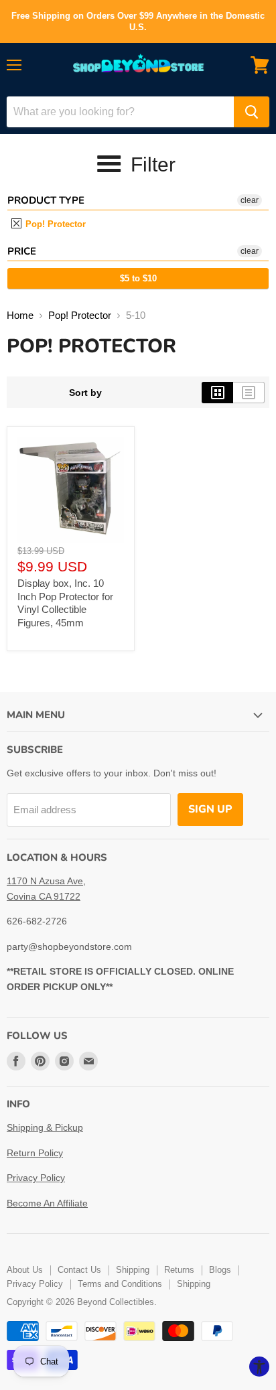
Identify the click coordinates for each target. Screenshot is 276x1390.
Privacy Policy (36, 1177)
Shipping (132, 1270)
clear (249, 200)
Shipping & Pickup (45, 1127)
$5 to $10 (138, 278)
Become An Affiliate (47, 1203)
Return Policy (35, 1153)
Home (20, 315)
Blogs (220, 1270)
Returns (179, 1270)
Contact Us (79, 1270)
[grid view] (217, 392)
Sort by (85, 392)
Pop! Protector (54, 224)
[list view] (249, 392)
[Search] (251, 111)
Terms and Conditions (120, 1284)
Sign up (210, 809)
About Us (25, 1270)
